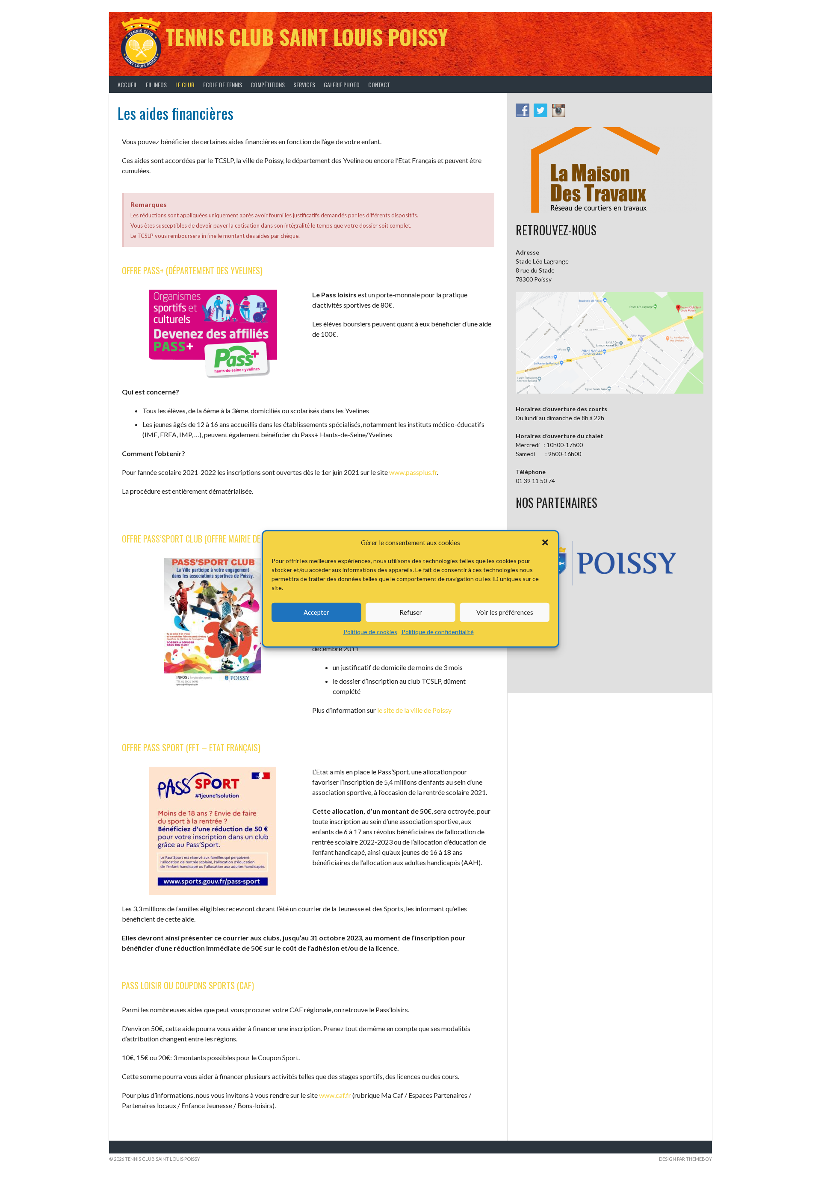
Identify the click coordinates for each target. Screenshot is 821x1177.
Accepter (316, 612)
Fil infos (156, 84)
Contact (379, 84)
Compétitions (268, 84)
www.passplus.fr (413, 472)
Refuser (410, 612)
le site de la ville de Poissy (414, 710)
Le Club (185, 84)
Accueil (127, 84)
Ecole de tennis (222, 84)
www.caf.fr (335, 1095)
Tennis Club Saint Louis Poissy (306, 36)
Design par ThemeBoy (685, 1159)
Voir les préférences (504, 612)
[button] (545, 542)
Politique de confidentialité (438, 631)
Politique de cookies (370, 631)
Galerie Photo (342, 84)
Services (304, 84)
